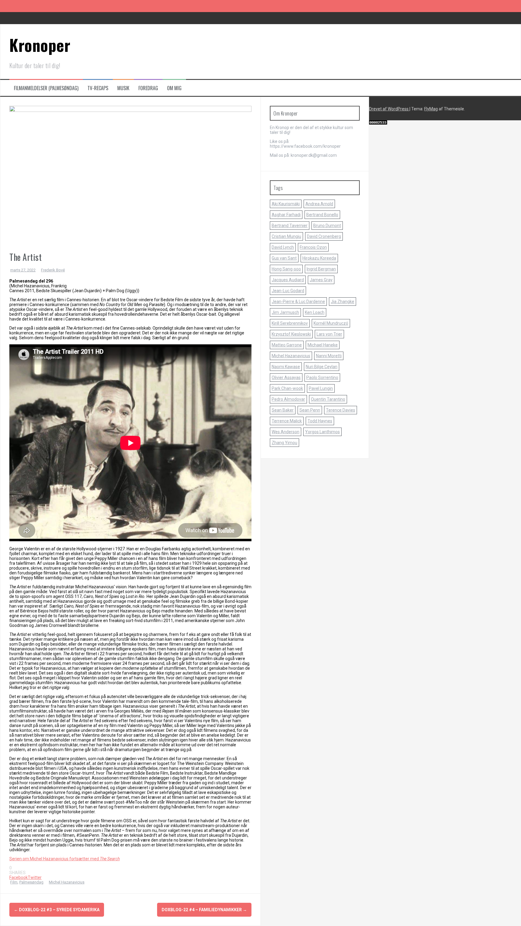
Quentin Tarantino (328, 399)
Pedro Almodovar (288, 399)
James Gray (321, 279)
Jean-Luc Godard (288, 290)
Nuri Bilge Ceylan (321, 366)
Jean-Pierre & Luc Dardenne (298, 301)
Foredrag (148, 88)
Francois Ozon (313, 247)
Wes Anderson (285, 431)
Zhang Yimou (284, 442)
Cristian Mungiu (286, 236)
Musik (123, 88)
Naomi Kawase (286, 366)
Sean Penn (309, 410)
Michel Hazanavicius (66, 882)
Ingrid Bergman (321, 269)
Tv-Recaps (97, 88)
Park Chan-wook (287, 388)
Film (13, 882)
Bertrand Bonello (322, 214)
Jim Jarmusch (285, 312)
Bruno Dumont (327, 225)
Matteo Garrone (287, 345)
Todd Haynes (320, 421)
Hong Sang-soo (286, 269)
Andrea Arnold (319, 203)
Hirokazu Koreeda (319, 258)
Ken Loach (314, 312)
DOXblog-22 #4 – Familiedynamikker (204, 909)
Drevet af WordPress (389, 108)
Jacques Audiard (288, 279)
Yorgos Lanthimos (322, 431)
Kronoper (39, 44)
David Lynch (283, 247)
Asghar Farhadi (286, 214)
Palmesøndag (31, 882)
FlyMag (431, 108)
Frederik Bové (53, 270)
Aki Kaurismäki (286, 203)
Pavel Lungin (321, 388)
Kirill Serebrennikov (290, 323)
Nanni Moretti (329, 355)
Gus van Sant (284, 258)
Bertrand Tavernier (290, 225)
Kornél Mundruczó (331, 323)
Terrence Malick (287, 421)
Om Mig (174, 88)
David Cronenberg (324, 236)
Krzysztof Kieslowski (291, 334)
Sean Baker (283, 410)
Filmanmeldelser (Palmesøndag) (46, 88)
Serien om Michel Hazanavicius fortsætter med (64, 858)
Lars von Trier (329, 334)
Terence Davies (340, 410)
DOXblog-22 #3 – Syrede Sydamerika (56, 909)
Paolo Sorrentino (322, 377)
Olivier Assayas (286, 377)
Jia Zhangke (342, 301)
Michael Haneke (323, 345)
